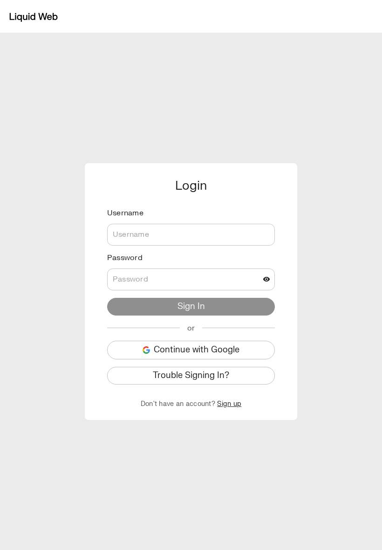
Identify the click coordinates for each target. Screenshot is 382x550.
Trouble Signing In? (191, 375)
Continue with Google (196, 349)
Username (125, 213)
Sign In (191, 306)
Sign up (229, 404)
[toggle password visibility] (266, 279)
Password (125, 257)
